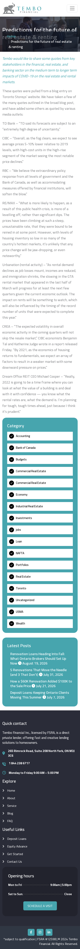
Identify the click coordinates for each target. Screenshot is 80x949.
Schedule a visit (40, 906)
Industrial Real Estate (29, 506)
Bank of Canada (26, 447)
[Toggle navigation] (72, 8)
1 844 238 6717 (19, 763)
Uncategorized (25, 600)
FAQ (10, 821)
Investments (24, 518)
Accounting (23, 436)
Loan (19, 541)
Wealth (20, 623)
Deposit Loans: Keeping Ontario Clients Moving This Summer (39, 694)
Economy (21, 494)
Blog (10, 813)
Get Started (15, 854)
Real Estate (23, 576)
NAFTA (20, 553)
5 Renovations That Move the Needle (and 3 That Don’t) (38, 672)
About (11, 798)
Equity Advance (17, 846)
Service (12, 806)
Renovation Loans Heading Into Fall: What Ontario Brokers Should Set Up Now (38, 658)
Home (11, 36)
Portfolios (22, 565)
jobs (18, 529)
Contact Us (14, 861)
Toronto (21, 588)
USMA (19, 612)
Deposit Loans (16, 839)
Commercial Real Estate (31, 471)
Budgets (21, 459)
